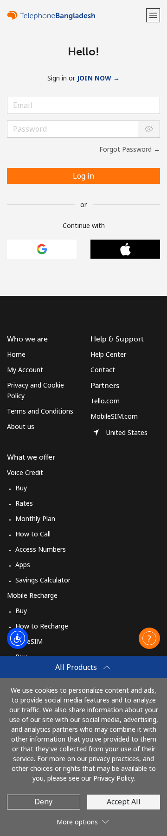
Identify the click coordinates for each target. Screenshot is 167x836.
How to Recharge (41, 626)
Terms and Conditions (40, 411)
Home (16, 354)
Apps (22, 564)
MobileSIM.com (114, 416)
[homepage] (75, 15)
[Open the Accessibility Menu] (17, 638)
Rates (24, 503)
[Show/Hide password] (149, 129)
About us (20, 426)
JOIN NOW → (98, 78)
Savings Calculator (43, 579)
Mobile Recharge (32, 595)
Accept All (124, 801)
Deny (43, 801)
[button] (153, 15)
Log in (83, 176)
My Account (25, 369)
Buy (21, 487)
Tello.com (105, 400)
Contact (102, 369)
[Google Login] (42, 249)
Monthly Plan (35, 518)
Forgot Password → (129, 149)
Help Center (108, 354)
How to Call (33, 533)
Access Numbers (40, 549)
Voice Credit (25, 472)
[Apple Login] (125, 249)
